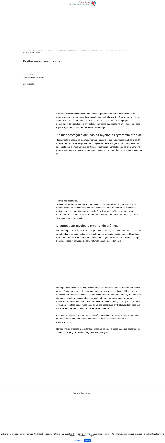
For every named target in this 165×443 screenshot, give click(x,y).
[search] (141, 3)
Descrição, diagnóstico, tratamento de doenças (47, 50)
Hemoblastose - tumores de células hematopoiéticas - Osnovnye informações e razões (101, 50)
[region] (82, 26)
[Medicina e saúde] (82, 3)
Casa (25, 50)
